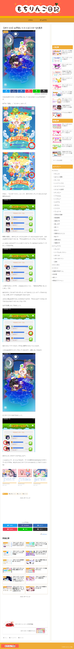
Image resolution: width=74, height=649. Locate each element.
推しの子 (57, 224)
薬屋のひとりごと (60, 233)
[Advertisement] (25, 509)
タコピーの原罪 (59, 189)
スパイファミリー (60, 186)
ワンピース (58, 211)
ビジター (20, 493)
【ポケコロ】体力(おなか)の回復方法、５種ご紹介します (40, 480)
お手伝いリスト (13, 493)
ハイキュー (58, 199)
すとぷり (57, 174)
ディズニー (58, 192)
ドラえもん (58, 196)
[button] (71, 160)
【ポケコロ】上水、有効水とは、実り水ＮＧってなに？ (9, 480)
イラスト (55, 170)
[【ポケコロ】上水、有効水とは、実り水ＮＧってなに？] (9, 473)
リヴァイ (55, 268)
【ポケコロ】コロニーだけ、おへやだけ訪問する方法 (25, 480)
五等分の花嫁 (58, 214)
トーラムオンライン (60, 252)
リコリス (57, 208)
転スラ (56, 236)
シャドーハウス (59, 183)
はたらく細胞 (58, 177)
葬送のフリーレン (58, 280)
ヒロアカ (57, 202)
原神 (56, 261)
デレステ (57, 249)
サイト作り (56, 265)
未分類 (55, 274)
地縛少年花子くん (58, 271)
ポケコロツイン (59, 258)
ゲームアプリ (57, 246)
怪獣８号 (57, 221)
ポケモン (57, 205)
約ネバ (56, 230)
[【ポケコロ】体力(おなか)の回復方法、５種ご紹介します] (40, 473)
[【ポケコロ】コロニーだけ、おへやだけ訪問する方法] (25, 473)
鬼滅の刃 (57, 243)
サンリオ (57, 180)
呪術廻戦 (57, 217)
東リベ (56, 227)
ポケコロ (5, 493)
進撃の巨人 (58, 239)
